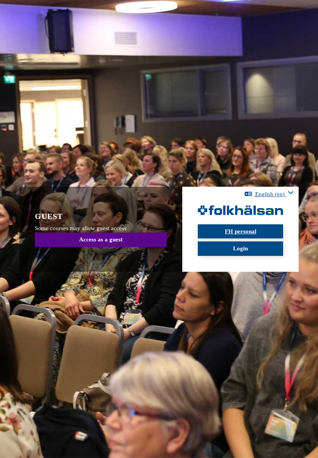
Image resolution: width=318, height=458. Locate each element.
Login (240, 248)
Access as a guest (101, 240)
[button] (269, 194)
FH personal (240, 231)
